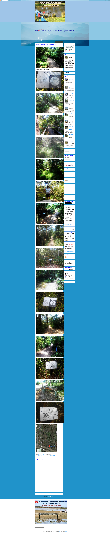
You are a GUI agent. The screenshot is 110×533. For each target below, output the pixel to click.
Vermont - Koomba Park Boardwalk (71, 135)
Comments (67, 257)
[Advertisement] (49, 485)
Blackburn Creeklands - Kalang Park (71, 100)
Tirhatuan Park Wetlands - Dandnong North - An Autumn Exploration (71, 128)
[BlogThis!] (48, 454)
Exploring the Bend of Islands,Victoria (71, 107)
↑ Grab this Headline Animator (55, 27)
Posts (67, 180)
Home (49, 493)
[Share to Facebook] (50, 454)
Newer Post (37, 493)
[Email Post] (46, 454)
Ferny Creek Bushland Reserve (71, 114)
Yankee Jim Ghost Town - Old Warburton (71, 87)
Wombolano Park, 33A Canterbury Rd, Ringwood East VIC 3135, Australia (47, 455)
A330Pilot (60, 531)
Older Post (60, 493)
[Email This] (47, 454)
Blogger (66, 531)
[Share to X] (49, 454)
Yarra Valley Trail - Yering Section (71, 120)
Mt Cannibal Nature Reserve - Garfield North (71, 142)
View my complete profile (68, 69)
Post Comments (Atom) (51, 496)
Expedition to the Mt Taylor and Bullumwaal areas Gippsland (71, 79)
